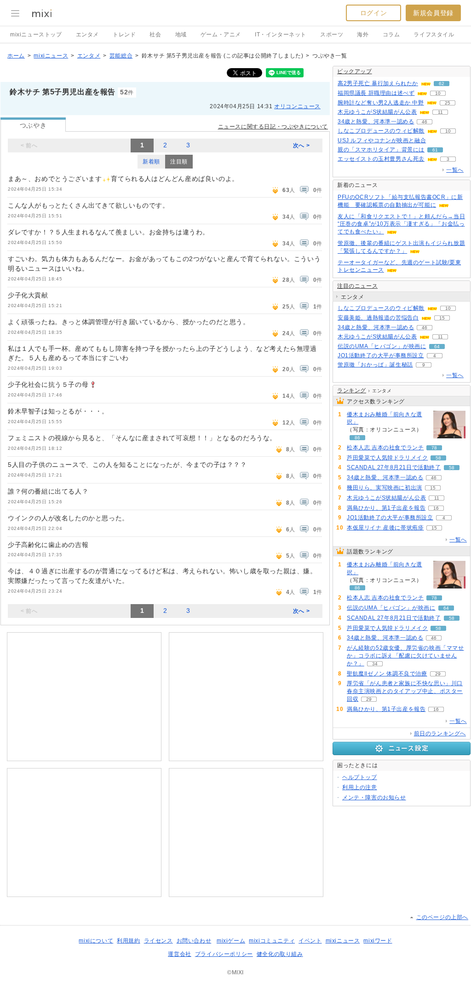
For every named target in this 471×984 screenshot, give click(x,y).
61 (435, 149)
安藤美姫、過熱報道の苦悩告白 (378, 317)
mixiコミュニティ (272, 940)
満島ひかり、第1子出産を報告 (386, 508)
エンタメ (87, 34)
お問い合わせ (194, 940)
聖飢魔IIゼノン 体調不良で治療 (387, 673)
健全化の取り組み (280, 954)
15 (442, 317)
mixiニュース (51, 55)
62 (441, 83)
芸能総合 (120, 55)
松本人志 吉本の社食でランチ (385, 447)
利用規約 (128, 940)
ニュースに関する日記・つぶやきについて (273, 126)
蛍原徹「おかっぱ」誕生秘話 (375, 364)
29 (438, 673)
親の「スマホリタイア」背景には (381, 149)
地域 (181, 34)
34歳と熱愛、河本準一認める (376, 121)
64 (437, 346)
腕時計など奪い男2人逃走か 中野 (381, 102)
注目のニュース (357, 286)
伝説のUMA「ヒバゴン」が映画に (382, 346)
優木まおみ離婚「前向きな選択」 (384, 418)
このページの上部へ (442, 917)
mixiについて (96, 940)
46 (424, 121)
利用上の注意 (359, 787)
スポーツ (331, 34)
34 (375, 663)
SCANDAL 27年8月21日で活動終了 (394, 467)
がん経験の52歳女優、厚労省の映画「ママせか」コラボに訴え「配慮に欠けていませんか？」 (405, 656)
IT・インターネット (280, 34)
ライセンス (158, 940)
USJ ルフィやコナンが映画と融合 (382, 140)
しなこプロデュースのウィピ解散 (381, 131)
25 (447, 102)
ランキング (351, 390)
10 (438, 93)
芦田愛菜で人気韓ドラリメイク (387, 457)
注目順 (179, 161)
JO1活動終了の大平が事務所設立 (381, 355)
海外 (362, 34)
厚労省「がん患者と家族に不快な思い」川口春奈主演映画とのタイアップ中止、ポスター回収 (405, 691)
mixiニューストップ (36, 34)
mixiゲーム (231, 940)
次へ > (301, 145)
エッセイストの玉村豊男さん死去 (381, 159)
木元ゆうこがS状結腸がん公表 (377, 112)
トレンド (124, 34)
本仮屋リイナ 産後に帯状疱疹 (385, 527)
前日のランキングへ (440, 733)
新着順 (151, 161)
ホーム (16, 55)
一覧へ (455, 170)
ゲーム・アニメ (221, 34)
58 (438, 457)
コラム (391, 34)
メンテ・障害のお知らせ (374, 797)
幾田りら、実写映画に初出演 (384, 487)
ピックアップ (354, 71)
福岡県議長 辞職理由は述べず (376, 93)
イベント (310, 940)
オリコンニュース (297, 106)
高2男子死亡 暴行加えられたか (378, 83)
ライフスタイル (434, 34)
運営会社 (179, 954)
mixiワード (377, 940)
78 (434, 447)
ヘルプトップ (359, 777)
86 (357, 437)
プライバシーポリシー (224, 954)
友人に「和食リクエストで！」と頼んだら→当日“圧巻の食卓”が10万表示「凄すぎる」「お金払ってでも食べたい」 (401, 224)
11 (440, 112)
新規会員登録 (433, 13)
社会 (155, 34)
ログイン (373, 13)
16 (436, 508)
